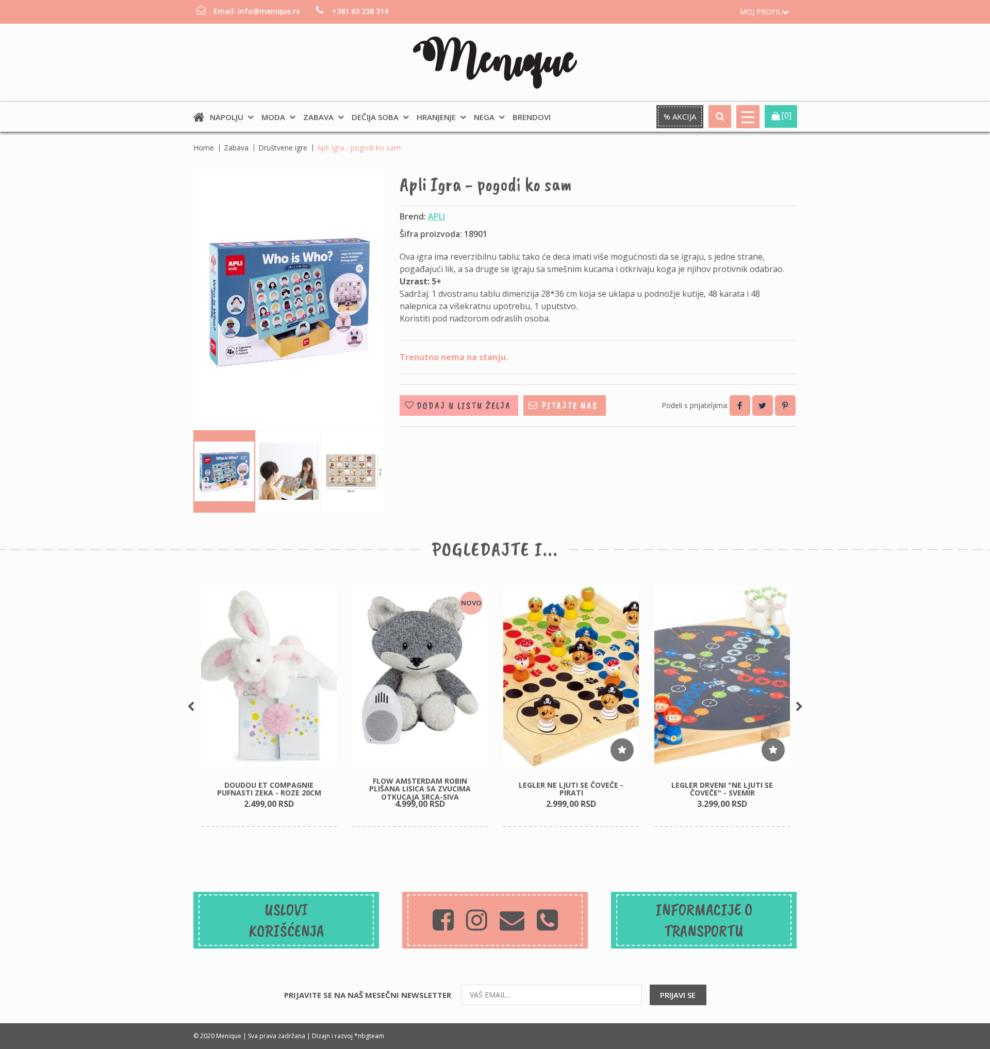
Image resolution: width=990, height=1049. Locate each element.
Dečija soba (375, 117)
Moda (273, 117)
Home (203, 148)
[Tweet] (762, 405)
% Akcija (680, 116)
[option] (268, 707)
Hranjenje (436, 117)
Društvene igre (282, 148)
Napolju (226, 117)
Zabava (318, 117)
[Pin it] (785, 405)
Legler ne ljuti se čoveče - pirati (571, 789)
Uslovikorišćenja (286, 920)
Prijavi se (678, 995)
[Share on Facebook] (740, 405)
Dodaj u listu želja (464, 405)
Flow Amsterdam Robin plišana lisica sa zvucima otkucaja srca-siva (420, 789)
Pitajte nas (570, 405)
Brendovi (532, 117)
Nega (484, 117)
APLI (436, 216)
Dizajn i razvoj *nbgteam (348, 1035)
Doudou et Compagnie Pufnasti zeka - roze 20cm (269, 789)
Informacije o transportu (703, 920)
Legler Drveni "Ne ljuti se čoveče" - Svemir (722, 789)
